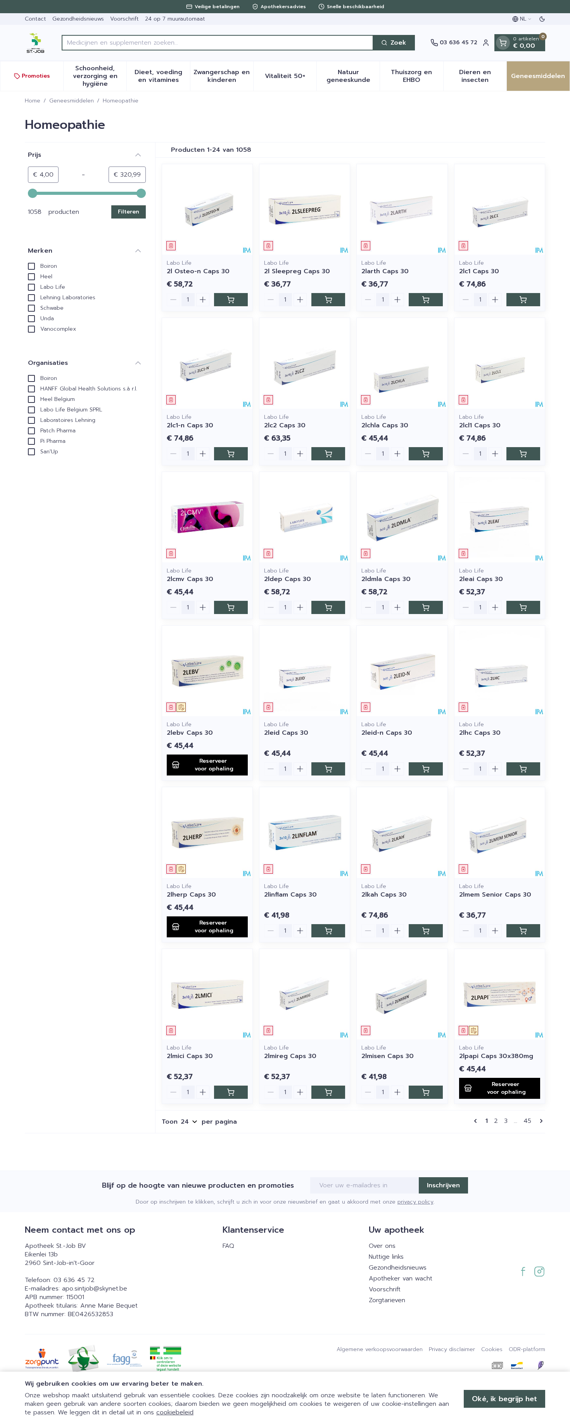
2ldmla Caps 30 (386, 579)
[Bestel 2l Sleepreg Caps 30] (328, 299)
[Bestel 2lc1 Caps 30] (523, 299)
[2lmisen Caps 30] (402, 994)
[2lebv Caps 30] (207, 671)
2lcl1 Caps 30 (480, 425)
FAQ (228, 1246)
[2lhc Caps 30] (499, 671)
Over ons (382, 1246)
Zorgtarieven (387, 1300)
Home (32, 101)
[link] (477, 1121)
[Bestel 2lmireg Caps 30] (328, 1092)
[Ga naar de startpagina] (35, 42)
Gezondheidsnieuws (78, 19)
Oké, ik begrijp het (504, 1398)
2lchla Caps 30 (384, 425)
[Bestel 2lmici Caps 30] (231, 1092)
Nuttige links (386, 1257)
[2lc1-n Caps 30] (207, 363)
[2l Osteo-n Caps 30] (207, 209)
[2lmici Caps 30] (207, 994)
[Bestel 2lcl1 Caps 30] (523, 453)
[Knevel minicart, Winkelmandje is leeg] (503, 43)
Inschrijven (443, 1185)
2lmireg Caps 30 (290, 1056)
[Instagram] (539, 1271)
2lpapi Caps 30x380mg (496, 1056)
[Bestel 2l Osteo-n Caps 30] (231, 299)
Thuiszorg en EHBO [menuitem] (417, 76)
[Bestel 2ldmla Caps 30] (425, 607)
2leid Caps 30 (286, 732)
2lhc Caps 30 (480, 732)
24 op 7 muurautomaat (175, 19)
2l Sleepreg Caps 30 (297, 271)
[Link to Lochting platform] (540, 1365)
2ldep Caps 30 (287, 579)
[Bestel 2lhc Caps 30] (523, 768)
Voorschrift (124, 19)
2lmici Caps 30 (190, 1056)
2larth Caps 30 (385, 271)
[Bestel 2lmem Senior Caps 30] (523, 930)
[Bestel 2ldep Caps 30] (328, 607)
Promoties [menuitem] (36, 76)
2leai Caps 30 (481, 579)
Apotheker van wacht (400, 1278)
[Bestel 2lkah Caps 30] (425, 930)
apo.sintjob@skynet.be (94, 1288)
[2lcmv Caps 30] (207, 517)
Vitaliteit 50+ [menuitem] (290, 78)
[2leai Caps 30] (499, 517)
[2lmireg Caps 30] (304, 994)
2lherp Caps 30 (191, 894)
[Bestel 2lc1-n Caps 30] (231, 453)
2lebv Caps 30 (190, 732)
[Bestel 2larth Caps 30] (425, 299)
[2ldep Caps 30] (304, 517)
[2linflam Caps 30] (304, 832)
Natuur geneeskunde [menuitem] (353, 76)
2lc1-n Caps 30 (190, 425)
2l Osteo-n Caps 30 (198, 271)
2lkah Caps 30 (384, 894)
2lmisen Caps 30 (387, 1056)
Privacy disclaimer (452, 1349)
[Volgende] (539, 1121)
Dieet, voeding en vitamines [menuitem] (162, 76)
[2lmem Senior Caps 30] (499, 832)
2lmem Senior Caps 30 (495, 894)
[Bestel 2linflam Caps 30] (328, 930)
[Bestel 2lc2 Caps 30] (328, 453)
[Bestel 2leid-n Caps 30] (425, 768)
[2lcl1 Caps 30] (499, 363)
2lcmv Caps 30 (190, 579)
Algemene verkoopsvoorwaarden (380, 1349)
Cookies (492, 1349)
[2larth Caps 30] (402, 209)
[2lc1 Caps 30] (499, 209)
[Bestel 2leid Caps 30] (328, 768)
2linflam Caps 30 (290, 894)
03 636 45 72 (74, 1280)
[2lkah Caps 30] (402, 832)
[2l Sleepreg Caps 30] (304, 209)
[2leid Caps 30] (304, 671)
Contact (35, 19)
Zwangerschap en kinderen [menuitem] (223, 76)
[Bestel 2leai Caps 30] (523, 607)
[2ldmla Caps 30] (402, 517)
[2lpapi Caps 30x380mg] (499, 994)
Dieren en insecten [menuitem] (482, 76)
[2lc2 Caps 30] (304, 363)
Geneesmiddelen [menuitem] (540, 78)
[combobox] (217, 42)
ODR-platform (527, 1349)
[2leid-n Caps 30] (402, 671)
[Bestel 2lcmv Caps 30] (231, 607)
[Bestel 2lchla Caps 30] (425, 453)
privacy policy (415, 1202)
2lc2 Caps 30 (285, 425)
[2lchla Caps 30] (402, 363)
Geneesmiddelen (71, 101)
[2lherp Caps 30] (207, 832)
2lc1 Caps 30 (479, 271)
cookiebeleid (174, 1412)
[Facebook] (523, 1271)
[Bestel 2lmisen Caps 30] (425, 1092)
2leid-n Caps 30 (386, 732)
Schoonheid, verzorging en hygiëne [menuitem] (99, 76)
